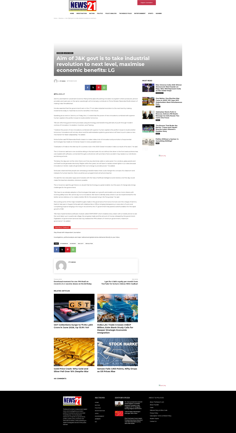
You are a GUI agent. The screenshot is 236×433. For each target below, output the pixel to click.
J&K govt (81, 243)
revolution (89, 243)
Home (55, 18)
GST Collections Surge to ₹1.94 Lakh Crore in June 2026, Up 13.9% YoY (73, 326)
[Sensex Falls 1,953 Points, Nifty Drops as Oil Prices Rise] (117, 352)
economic (73, 243)
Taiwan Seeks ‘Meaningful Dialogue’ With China (132, 412)
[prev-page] (143, 149)
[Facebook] (87, 87)
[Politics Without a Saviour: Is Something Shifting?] (148, 142)
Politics (158, 106)
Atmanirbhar (64, 243)
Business (61, 18)
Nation (157, 120)
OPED (157, 143)
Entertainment (159, 93)
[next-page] (146, 149)
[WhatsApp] (104, 87)
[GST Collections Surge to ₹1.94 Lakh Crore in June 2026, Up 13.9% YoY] (74, 308)
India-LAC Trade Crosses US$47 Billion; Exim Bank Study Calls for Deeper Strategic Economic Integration (115, 329)
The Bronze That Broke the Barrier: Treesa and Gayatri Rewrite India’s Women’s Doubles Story (166, 128)
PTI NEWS (63, 81)
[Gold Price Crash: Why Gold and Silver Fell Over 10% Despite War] (74, 352)
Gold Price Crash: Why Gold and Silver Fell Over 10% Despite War (71, 370)
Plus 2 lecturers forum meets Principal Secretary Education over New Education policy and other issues (134, 420)
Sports (157, 133)
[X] (93, 87)
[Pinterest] (98, 87)
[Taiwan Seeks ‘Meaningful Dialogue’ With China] (119, 413)
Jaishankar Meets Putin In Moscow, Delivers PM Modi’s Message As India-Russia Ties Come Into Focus (167, 115)
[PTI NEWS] (56, 81)
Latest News (69, 53)
